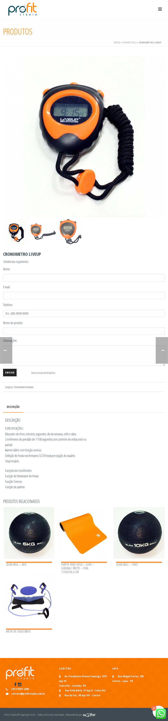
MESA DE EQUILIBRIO (18, 631)
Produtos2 (129, 42)
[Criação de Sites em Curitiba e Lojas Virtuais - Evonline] (89, 715)
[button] (157, 64)
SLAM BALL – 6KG (16, 564)
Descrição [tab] (13, 407)
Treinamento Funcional (24, 387)
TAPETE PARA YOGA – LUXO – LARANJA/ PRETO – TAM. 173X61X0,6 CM (77, 568)
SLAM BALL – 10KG (127, 564)
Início (117, 42)
